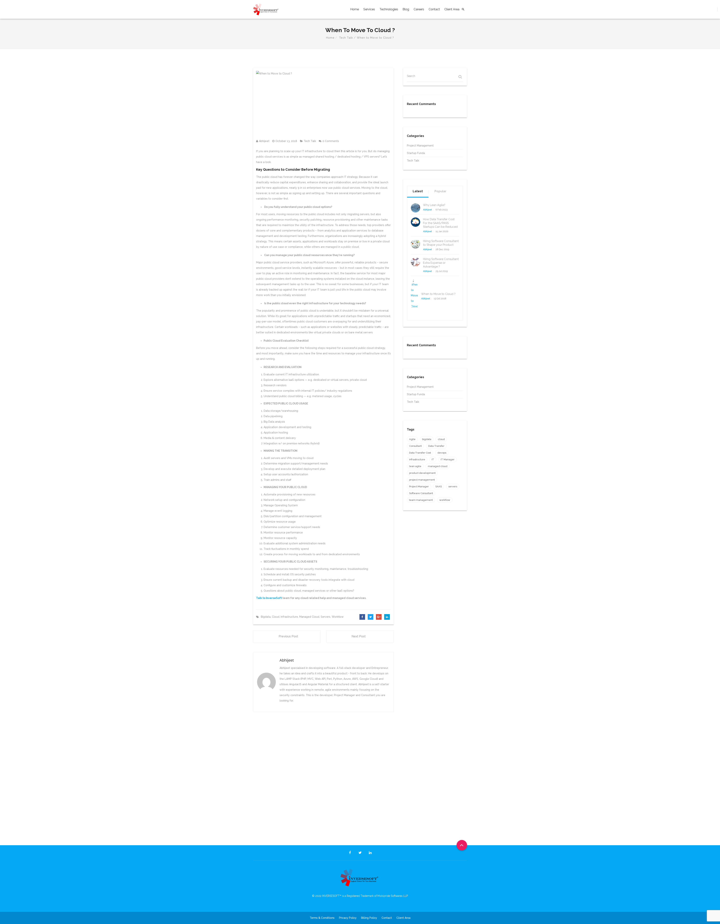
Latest (418, 191)
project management (422, 479)
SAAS (438, 486)
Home (354, 9)
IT (433, 459)
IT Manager (447, 459)
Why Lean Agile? (434, 205)
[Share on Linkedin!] (387, 617)
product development (422, 473)
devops (441, 452)
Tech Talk (346, 37)
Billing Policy (369, 917)
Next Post (359, 636)
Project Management (420, 145)
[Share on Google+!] (379, 617)
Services (369, 9)
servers (325, 616)
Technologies (389, 9)
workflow (338, 616)
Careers (419, 9)
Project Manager (419, 486)
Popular (440, 191)
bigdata (266, 616)
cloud (275, 616)
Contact (434, 9)
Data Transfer (436, 446)
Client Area (451, 9)
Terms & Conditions (322, 917)
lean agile (415, 466)
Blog (406, 9)
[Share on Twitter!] (370, 617)
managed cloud (309, 616)
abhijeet (264, 141)
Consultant (415, 446)
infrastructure (289, 616)
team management (421, 500)
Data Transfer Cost (420, 452)
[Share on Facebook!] (362, 617)
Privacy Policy (348, 917)
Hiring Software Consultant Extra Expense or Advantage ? (441, 262)
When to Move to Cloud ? (438, 294)
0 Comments (330, 141)
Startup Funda (416, 153)
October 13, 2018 (286, 141)
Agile (412, 439)
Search (411, 75)
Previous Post (288, 636)
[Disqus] (323, 774)
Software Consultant (421, 493)
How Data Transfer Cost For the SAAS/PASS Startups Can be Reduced (440, 223)
